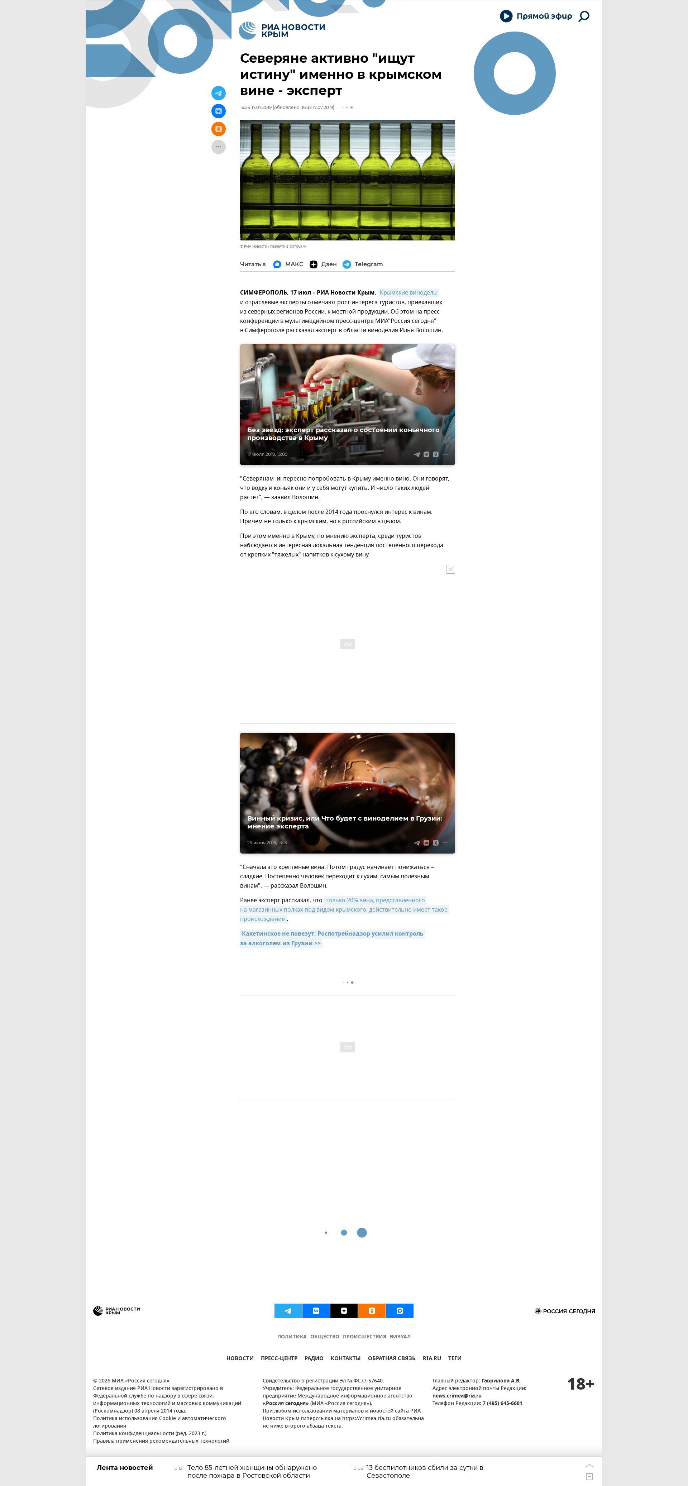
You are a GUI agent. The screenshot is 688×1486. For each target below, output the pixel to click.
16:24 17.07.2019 (256, 107)
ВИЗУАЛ (400, 1337)
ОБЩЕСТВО (324, 1337)
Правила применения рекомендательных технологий (161, 1441)
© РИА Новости (253, 246)
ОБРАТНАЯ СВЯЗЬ (392, 1359)
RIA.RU (432, 1359)
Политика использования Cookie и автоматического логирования (159, 1422)
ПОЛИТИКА (292, 1337)
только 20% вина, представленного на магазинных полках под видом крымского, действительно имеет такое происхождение (344, 909)
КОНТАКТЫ (346, 1359)
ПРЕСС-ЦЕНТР (279, 1359)
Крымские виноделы (409, 292)
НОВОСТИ (240, 1359)
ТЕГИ (455, 1359)
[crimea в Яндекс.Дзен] (344, 1311)
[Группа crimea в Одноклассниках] (372, 1311)
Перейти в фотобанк (288, 246)
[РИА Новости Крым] (281, 30)
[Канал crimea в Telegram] (288, 1311)
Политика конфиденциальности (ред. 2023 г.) (149, 1434)
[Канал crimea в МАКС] (400, 1311)
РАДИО (314, 1359)
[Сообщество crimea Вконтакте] (316, 1311)
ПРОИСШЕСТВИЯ (364, 1337)
